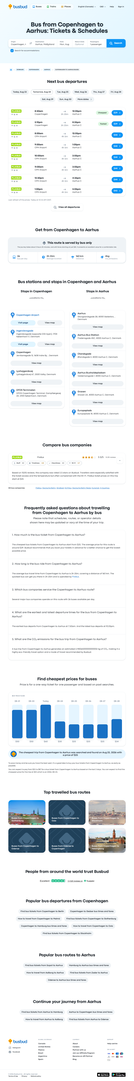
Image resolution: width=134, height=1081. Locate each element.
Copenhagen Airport (27, 315)
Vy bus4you (105, 488)
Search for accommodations (27, 50)
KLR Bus (68, 488)
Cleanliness (56, 463)
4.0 (43, 463)
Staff (18, 463)
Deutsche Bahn (49, 488)
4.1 (23, 463)
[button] (30, 43)
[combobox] (18, 43)
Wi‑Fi (74, 463)
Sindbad (60, 488)
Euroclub (95, 488)
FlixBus (40, 457)
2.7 (79, 463)
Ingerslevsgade (24, 331)
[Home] (11, 69)
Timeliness (36, 463)
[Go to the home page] (17, 6)
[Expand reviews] (120, 460)
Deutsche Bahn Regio (81, 488)
